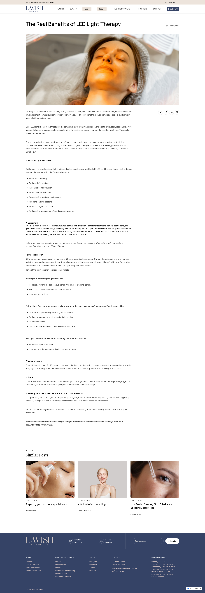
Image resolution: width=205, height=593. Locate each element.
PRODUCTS (142, 9)
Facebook (93, 565)
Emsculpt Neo (60, 565)
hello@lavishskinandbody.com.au (124, 568)
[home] (34, 9)
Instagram (93, 562)
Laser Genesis (61, 573)
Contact (157, 9)
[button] (86, 9)
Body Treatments (33, 568)
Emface (58, 562)
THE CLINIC (60, 9)
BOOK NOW (173, 9)
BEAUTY (73, 9)
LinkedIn (92, 571)
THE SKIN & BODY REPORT (122, 9)
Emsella (58, 568)
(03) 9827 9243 (118, 571)
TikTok (92, 568)
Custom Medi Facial (63, 576)
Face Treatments (32, 565)
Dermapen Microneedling (65, 571)
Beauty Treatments (33, 571)
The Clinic (29, 562)
